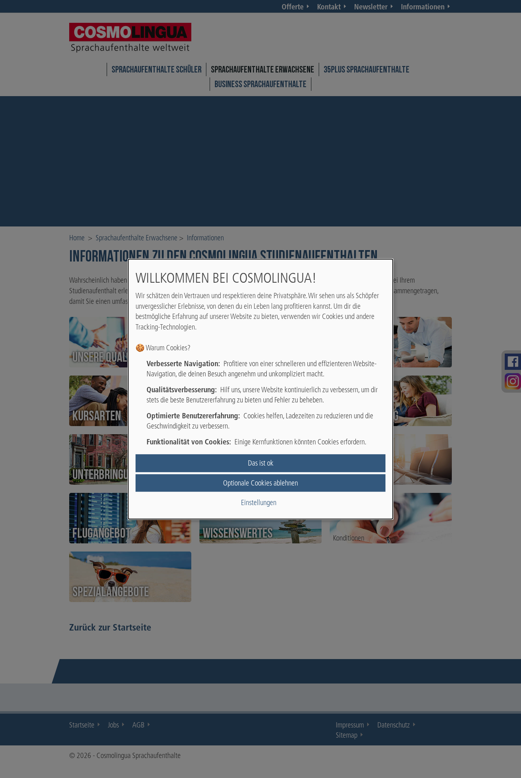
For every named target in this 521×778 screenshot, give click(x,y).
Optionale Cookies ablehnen (260, 483)
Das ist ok (261, 463)
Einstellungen (258, 502)
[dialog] (260, 389)
